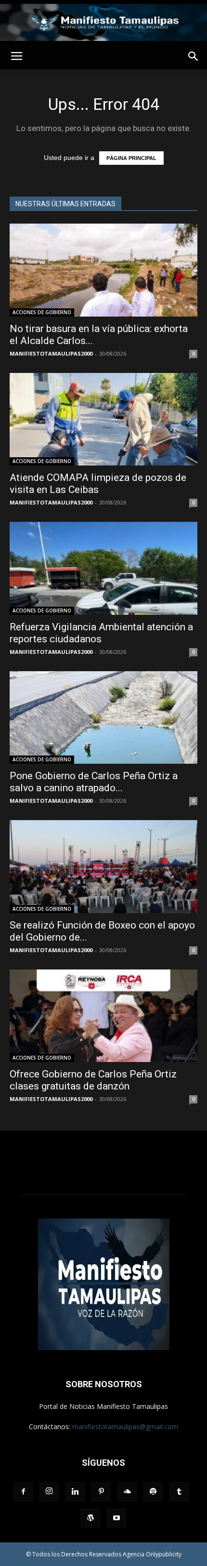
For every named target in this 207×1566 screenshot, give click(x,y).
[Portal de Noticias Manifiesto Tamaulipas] (103, 22)
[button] (193, 56)
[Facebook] (23, 1491)
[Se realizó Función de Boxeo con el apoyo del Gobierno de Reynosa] (103, 866)
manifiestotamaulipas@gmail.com (125, 1426)
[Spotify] (153, 1491)
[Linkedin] (75, 1491)
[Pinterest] (101, 1491)
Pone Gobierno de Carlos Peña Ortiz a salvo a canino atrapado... (94, 782)
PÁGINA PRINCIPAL (131, 158)
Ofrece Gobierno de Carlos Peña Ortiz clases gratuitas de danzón (93, 1080)
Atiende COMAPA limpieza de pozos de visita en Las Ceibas (98, 483)
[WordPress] (90, 1518)
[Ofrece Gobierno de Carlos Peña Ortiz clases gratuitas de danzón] (103, 1015)
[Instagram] (49, 1491)
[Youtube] (116, 1518)
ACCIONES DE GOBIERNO (42, 312)
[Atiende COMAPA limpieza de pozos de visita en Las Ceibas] (103, 419)
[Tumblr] (179, 1491)
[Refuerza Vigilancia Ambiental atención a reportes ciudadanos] (103, 568)
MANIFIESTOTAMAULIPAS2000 (51, 353)
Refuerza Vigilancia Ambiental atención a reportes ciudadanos (101, 633)
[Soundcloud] (127, 1491)
